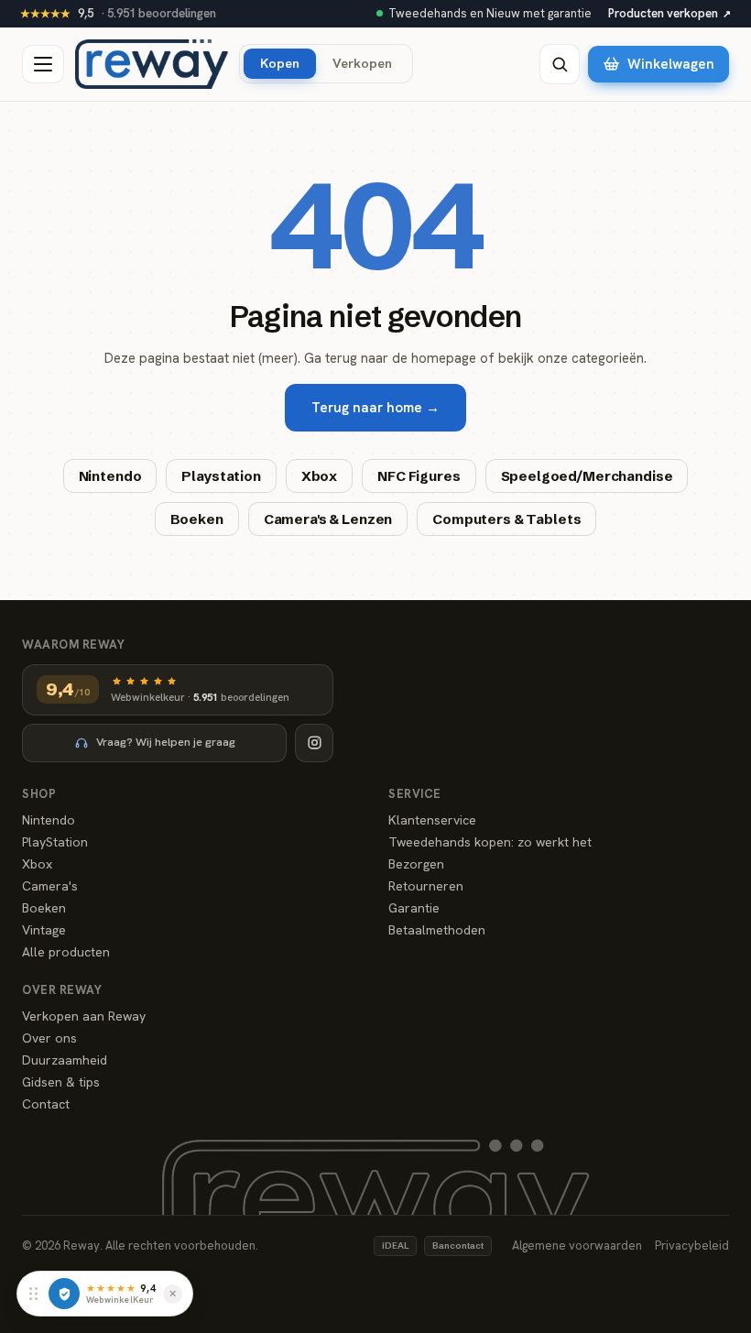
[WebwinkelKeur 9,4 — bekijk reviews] (64, 1293)
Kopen (279, 62)
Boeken (196, 519)
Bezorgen (416, 864)
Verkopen (362, 62)
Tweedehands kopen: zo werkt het (490, 842)
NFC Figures (418, 476)
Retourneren (425, 886)
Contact (46, 1104)
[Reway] (151, 64)
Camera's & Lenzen (328, 519)
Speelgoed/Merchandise (587, 476)
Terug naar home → (375, 408)
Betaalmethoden (436, 929)
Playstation (220, 476)
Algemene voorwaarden (577, 1245)
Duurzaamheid (64, 1060)
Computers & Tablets (506, 519)
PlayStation (55, 842)
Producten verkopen (669, 13)
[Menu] (43, 64)
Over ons (49, 1038)
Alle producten (66, 951)
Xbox (319, 476)
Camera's (50, 886)
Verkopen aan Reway (84, 1016)
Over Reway (62, 990)
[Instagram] (314, 743)
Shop (39, 794)
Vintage (44, 929)
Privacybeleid (692, 1245)
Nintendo (110, 476)
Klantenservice (432, 820)
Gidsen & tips (61, 1082)
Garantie (414, 907)
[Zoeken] (559, 64)
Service (414, 794)
